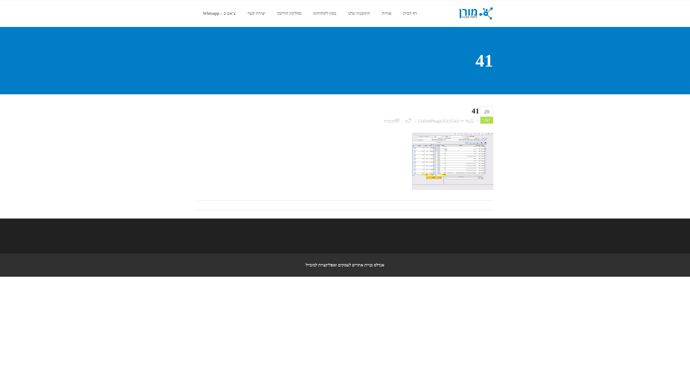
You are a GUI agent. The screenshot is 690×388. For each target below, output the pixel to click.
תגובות (389, 121)
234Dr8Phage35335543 (438, 121)
